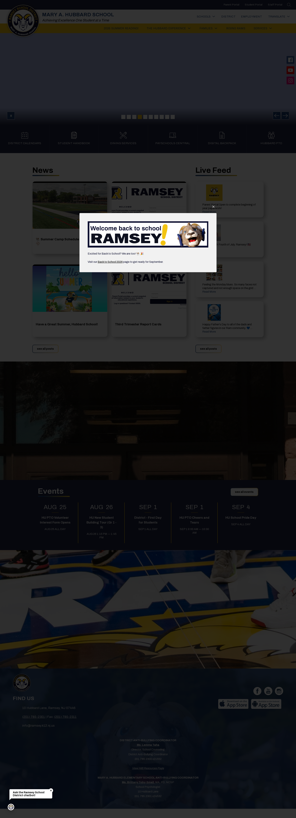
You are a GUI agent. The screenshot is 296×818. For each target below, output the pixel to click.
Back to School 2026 (110, 261)
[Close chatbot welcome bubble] (51, 790)
